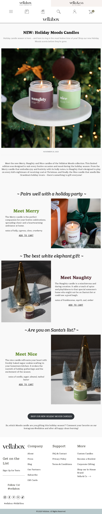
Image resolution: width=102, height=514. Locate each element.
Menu (11, 11)
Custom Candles (85, 453)
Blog (29, 464)
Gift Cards (32, 480)
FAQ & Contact (59, 453)
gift (43, 11)
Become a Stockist (86, 459)
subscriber (27, 11)
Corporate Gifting (86, 464)
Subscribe (32, 475)
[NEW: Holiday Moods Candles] (51, 98)
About (30, 453)
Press (30, 459)
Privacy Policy (59, 459)
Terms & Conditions (62, 464)
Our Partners (33, 469)
